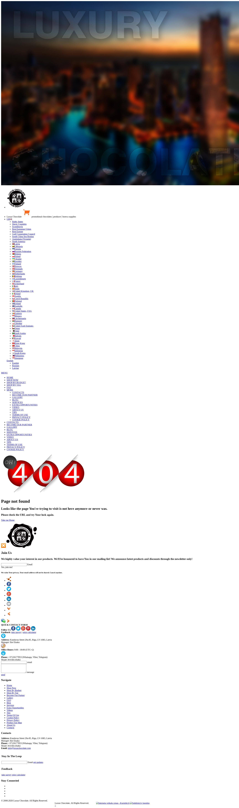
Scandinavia (17, 226)
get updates (38, 762)
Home (9, 685)
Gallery (10, 698)
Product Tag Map (14, 723)
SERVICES (17, 402)
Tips (8, 713)
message (30, 672)
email (29, 662)
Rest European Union (21, 229)
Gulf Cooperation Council (23, 234)
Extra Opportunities (15, 708)
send (3, 674)
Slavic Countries (19, 224)
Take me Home (8, 520)
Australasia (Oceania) (21, 239)
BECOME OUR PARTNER (25, 395)
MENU (4, 373)
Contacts (10, 727)
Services (10, 705)
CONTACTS (18, 392)
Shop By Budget (14, 690)
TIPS (14, 412)
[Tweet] (9, 590)
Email (29, 564)
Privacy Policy (13, 720)
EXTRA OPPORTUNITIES (24, 405)
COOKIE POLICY (20, 420)
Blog (9, 703)
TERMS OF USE (20, 415)
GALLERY (17, 397)
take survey (16, 632)
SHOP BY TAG (14, 385)
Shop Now (11, 688)
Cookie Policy (13, 718)
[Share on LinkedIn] (9, 600)
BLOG (15, 400)
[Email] (9, 605)
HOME (10, 377)
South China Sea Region (23, 236)
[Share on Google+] (9, 595)
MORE (10, 390)
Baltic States (17, 221)
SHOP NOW (12, 380)
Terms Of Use (13, 715)
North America (18, 241)
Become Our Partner (16, 695)
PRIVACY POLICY (21, 417)
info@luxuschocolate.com (19, 748)
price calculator (29, 632)
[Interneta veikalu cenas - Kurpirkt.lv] (113, 803)
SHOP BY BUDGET (16, 382)
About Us (11, 725)
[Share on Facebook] (9, 585)
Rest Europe (17, 231)
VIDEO (15, 407)
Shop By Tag (12, 693)
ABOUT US (18, 410)
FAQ (9, 387)
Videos (10, 710)
